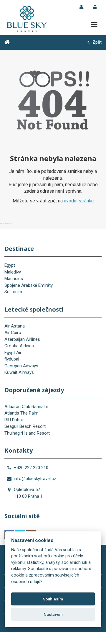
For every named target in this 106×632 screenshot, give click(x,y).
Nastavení (53, 614)
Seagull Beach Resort (25, 426)
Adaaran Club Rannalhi (26, 406)
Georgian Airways (21, 366)
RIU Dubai (13, 420)
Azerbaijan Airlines (22, 339)
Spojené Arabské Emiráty (28, 285)
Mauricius (13, 278)
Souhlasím (53, 599)
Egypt (9, 265)
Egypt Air (12, 352)
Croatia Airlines (19, 345)
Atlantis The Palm (21, 413)
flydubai (11, 359)
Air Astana (14, 326)
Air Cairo (12, 332)
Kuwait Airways (19, 372)
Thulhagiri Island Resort (27, 433)
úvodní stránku (79, 201)
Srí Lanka (13, 291)
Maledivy (12, 272)
